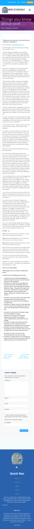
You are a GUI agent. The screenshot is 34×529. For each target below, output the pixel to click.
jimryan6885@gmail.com (17, 45)
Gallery (17, 486)
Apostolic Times (12, 2)
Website (7, 409)
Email (6, 403)
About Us (17, 478)
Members (23, 2)
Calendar (17, 490)
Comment (8, 380)
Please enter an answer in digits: (13, 419)
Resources (17, 482)
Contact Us (17, 494)
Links (18, 2)
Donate (30, 2)
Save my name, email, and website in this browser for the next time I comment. (16, 415)
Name (7, 398)
